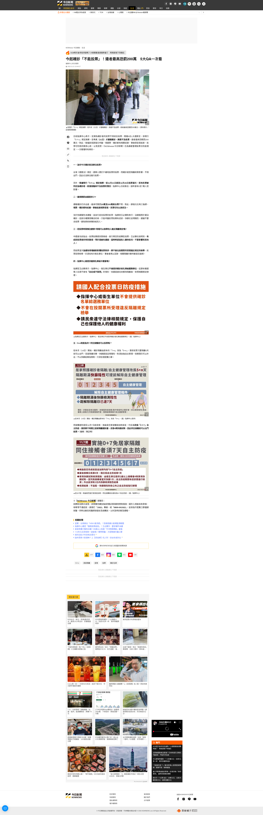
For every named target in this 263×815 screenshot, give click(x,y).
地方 (161, 8)
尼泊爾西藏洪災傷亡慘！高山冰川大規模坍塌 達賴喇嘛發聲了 (106, 738)
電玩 (139, 8)
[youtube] (179, 3)
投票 (104, 563)
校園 (167, 8)
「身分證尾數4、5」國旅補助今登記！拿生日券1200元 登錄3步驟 (126, 775)
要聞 (92, 8)
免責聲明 (113, 797)
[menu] (60, 8)
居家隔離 (87, 563)
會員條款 (147, 794)
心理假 (121, 12)
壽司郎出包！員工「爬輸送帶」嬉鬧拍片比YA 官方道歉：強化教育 (107, 648)
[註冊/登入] (203, 4)
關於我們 (147, 797)
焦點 (79, 8)
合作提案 (147, 800)
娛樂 (105, 8)
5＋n (77, 563)
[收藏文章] (68, 166)
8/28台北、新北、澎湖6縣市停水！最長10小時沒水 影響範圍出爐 (79, 621)
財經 (125, 8)
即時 (86, 8)
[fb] (166, 3)
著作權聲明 (113, 803)
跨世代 (92, 12)
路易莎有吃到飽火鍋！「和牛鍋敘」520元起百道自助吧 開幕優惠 (86, 775)
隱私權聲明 (113, 800)
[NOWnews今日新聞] (65, 3)
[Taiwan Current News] (184, 4)
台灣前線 (111, 12)
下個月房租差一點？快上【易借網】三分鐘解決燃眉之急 (79, 648)
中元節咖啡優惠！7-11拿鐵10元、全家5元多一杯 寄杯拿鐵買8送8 (107, 621)
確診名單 (113, 563)
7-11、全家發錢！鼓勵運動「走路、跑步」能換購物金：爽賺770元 (80, 711)
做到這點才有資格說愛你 (132, 619)
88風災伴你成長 (80, 12)
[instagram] (170, 3)
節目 (154, 8)
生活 (132, 8)
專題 (99, 8)
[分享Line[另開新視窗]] (68, 143)
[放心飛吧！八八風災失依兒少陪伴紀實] (82, 3)
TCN (101, 12)
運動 (112, 8)
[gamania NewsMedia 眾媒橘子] (187, 810)
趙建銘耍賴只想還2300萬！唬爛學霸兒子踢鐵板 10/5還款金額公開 (79, 739)
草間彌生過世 (68, 8)
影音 (148, 8)
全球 (118, 8)
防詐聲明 (113, 794)
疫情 (96, 563)
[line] (175, 3)
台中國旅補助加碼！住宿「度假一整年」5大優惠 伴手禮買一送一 (135, 738)
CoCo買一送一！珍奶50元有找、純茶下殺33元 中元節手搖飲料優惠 (86, 685)
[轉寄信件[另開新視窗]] (68, 148)
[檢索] (199, 4)
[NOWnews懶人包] (189, 4)
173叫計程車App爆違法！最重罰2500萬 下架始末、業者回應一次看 (107, 711)
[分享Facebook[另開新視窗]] (68, 137)
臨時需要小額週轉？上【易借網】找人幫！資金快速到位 (128, 685)
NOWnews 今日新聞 (73, 48)
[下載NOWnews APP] (194, 4)
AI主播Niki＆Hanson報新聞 (138, 12)
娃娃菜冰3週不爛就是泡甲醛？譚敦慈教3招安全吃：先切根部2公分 (135, 711)
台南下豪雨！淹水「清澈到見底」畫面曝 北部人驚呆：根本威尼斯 (135, 648)
